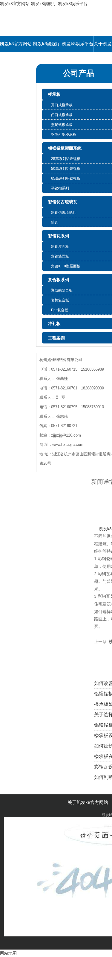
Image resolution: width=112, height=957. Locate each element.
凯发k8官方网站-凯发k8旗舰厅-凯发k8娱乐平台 (44, 3)
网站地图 (8, 953)
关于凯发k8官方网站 (87, 802)
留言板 (18, 59)
